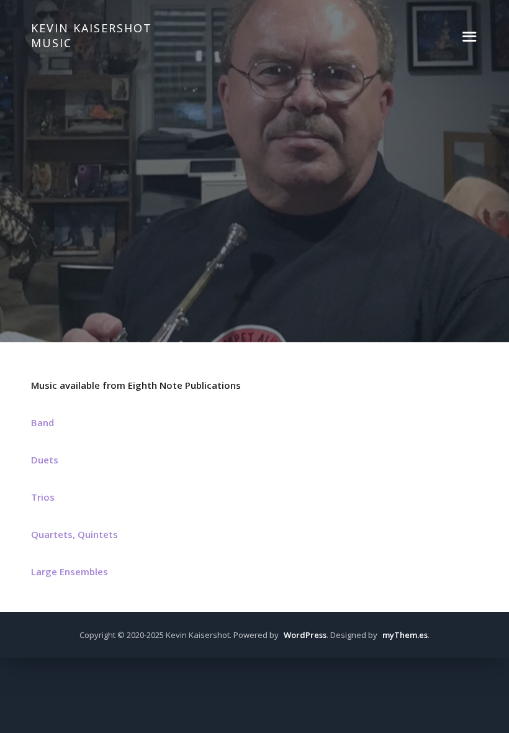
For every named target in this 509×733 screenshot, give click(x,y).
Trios (43, 497)
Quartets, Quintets (74, 534)
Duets (44, 459)
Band (42, 422)
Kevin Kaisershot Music (91, 35)
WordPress (305, 634)
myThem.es (405, 634)
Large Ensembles (69, 571)
